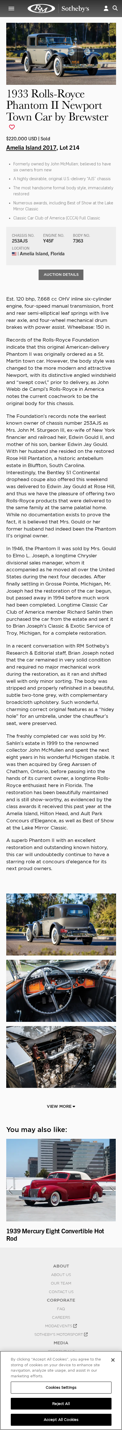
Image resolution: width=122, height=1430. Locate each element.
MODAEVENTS (59, 1326)
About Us (61, 1274)
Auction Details (61, 274)
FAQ (61, 1308)
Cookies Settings (61, 1387)
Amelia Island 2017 (31, 147)
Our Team (61, 1283)
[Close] (113, 1360)
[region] (61, 1390)
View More (60, 1106)
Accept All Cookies (61, 1419)
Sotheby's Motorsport (59, 1334)
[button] (106, 8)
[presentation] (10, 1190)
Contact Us (61, 1291)
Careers (61, 1317)
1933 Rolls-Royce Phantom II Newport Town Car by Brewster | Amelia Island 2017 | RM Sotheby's (58, 8)
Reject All (61, 1404)
